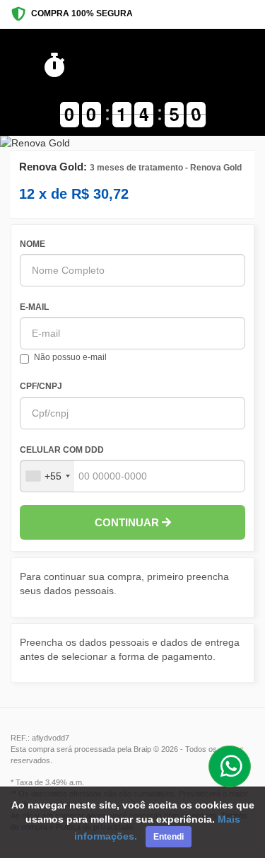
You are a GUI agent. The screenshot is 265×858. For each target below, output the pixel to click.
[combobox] (47, 476)
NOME (32, 244)
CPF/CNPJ (41, 386)
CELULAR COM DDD (62, 450)
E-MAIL (34, 307)
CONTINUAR (128, 522)
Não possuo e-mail (70, 357)
